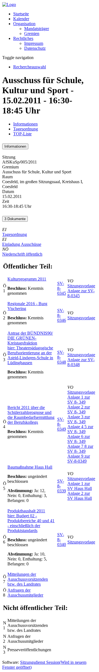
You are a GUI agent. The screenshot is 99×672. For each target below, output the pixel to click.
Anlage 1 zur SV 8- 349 (78, 399)
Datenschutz (35, 48)
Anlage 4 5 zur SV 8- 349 (80, 429)
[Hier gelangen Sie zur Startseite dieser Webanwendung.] (9, 4)
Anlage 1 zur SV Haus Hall (79, 486)
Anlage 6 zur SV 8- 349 (78, 439)
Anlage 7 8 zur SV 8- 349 (80, 449)
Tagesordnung (25, 129)
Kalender (21, 18)
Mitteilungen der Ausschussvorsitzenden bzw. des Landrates (27, 579)
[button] (24, 23)
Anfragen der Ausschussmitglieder (25, 592)
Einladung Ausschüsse (21, 244)
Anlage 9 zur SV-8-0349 (78, 458)
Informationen (25, 124)
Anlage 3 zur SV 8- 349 (78, 419)
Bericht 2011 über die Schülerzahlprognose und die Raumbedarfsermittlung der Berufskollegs (30, 415)
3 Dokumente (15, 219)
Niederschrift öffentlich (22, 254)
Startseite (21, 13)
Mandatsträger (36, 28)
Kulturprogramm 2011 (26, 279)
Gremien (31, 33)
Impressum (33, 43)
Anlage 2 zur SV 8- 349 (78, 409)
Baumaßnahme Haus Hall (29, 467)
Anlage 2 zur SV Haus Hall (79, 496)
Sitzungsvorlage (81, 286)
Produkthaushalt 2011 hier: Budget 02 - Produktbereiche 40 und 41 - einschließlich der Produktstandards (30, 521)
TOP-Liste (22, 134)
